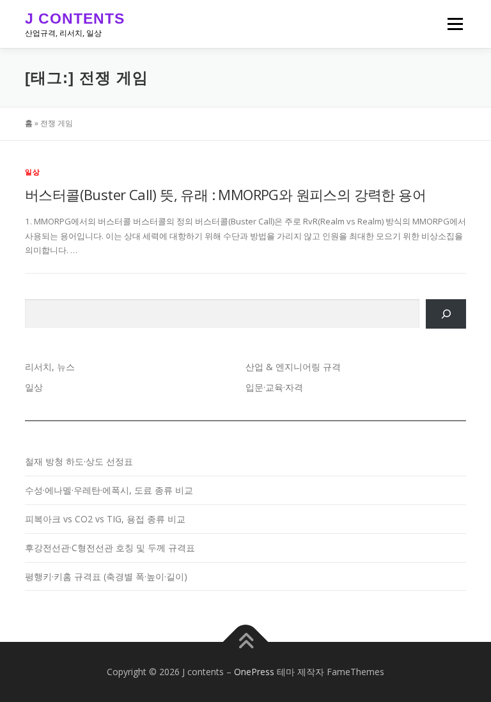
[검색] (446, 314)
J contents (75, 18)
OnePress (254, 672)
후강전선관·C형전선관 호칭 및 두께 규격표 (110, 548)
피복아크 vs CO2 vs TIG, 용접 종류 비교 (105, 519)
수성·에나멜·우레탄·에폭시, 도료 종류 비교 (109, 490)
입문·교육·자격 (274, 387)
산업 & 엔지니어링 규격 (293, 367)
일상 (32, 171)
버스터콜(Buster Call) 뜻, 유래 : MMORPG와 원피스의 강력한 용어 (225, 194)
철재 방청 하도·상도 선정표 (79, 461)
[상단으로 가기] (246, 642)
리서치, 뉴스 (50, 367)
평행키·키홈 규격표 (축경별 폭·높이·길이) (106, 576)
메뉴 (452, 23)
